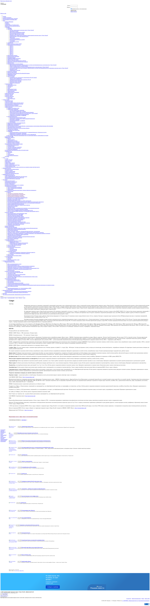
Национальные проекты (7, 290)
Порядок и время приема (10, 171)
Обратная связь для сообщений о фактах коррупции (18, 234)
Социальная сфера (8, 83)
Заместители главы (9, 101)
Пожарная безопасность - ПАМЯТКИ (17, 120)
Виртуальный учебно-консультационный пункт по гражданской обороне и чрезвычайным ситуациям (28, 135)
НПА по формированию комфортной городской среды (16, 176)
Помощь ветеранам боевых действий (10, 18)
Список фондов (11, 154)
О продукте (128, 598)
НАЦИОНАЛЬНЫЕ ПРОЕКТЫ (14, 58)
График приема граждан (10, 162)
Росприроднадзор (13, 250)
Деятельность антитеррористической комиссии (19, 114)
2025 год (11, 52)
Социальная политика (12, 84)
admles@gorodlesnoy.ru (4, 595)
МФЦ (6, 287)
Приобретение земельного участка (14, 240)
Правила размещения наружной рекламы (16, 203)
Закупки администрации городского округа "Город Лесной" (22, 30)
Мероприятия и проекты (12, 140)
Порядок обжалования (9, 226)
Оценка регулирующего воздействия (12, 271)
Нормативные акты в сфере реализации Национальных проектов (18, 291)
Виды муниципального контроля (14, 280)
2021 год (11, 48)
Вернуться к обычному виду (6, 0)
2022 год (11, 49)
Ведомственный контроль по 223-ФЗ (17, 39)
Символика (7, 23)
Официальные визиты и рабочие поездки (13, 106)
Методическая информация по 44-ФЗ (17, 32)
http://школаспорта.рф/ (30, 396)
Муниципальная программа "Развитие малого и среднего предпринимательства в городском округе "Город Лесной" (33, 64)
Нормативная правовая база (13, 144)
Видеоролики (12, 121)
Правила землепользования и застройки (15, 195)
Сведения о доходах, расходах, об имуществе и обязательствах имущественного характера (26, 232)
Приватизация (10, 189)
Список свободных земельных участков (18, 243)
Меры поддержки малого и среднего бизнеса (19, 65)
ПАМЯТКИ (10, 131)
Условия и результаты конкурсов (14, 148)
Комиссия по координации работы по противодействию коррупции (21, 236)
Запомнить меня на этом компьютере (79, 8)
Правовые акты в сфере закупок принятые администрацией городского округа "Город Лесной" (29, 35)
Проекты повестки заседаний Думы (12, 164)
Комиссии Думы (8, 160)
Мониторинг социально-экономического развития (18, 61)
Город (4, 20)
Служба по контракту (7, 17)
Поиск (143, 598)
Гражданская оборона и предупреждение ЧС (16, 122)
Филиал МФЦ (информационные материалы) (17, 289)
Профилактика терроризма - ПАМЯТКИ (18, 115)
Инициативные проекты (12, 55)
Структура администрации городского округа (14, 102)
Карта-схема (10, 97)
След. (18, 570)
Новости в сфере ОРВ (12, 277)
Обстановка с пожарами (15, 119)
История (7, 22)
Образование (10, 85)
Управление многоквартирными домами (16, 216)
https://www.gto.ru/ (28, 410)
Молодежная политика (12, 90)
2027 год (11, 54)
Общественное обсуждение (13, 59)
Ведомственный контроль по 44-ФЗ (17, 33)
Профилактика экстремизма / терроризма (18, 133)
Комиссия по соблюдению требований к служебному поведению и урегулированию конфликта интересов (29, 233)
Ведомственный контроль (10, 182)
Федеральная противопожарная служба (18, 117)
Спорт (9, 88)
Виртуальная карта (11, 98)
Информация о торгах (14, 241)
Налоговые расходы (11, 57)
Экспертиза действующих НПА (14, 275)
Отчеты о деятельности (9, 163)
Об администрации (9, 100)
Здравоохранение (11, 91)
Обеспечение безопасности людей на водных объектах (18, 128)
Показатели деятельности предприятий (15, 219)
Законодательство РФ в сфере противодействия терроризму (22, 112)
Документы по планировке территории (15, 193)
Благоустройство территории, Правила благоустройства (19, 205)
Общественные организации (13, 92)
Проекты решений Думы (10, 166)
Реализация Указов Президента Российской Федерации (19, 73)
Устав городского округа (10, 180)
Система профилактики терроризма (17, 110)
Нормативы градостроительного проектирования (17, 197)
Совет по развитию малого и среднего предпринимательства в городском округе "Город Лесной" (29, 67)
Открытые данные (9, 95)
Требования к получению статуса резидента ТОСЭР (20, 79)
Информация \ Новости (10, 137)
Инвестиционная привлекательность (12, 25)
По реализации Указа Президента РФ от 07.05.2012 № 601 (16, 150)
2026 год (11, 53)
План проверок (11, 281)
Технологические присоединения (14, 220)
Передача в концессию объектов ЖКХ (15, 215)
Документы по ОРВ (11, 273)
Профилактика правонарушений (14, 123)
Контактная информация (15, 82)
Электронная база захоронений (14, 225)
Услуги (9, 153)
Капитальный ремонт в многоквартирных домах (17, 213)
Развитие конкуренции (12, 72)
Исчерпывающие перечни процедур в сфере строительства (19, 200)
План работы (7, 161)
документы (23, 419)
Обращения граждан (7, 168)
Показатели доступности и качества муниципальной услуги (20, 269)
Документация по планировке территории (16, 196)
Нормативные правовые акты (11, 181)
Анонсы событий (11, 139)
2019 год (11, 45)
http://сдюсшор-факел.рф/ (28, 377)
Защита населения (8, 107)
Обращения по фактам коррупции (12, 173)
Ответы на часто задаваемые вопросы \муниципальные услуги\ (20, 210)
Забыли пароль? (74, 11)
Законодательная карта (136, 598)
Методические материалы (13, 230)
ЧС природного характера (13, 129)
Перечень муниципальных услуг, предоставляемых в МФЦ (19, 288)
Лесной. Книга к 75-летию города (12, 24)
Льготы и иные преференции (16, 78)
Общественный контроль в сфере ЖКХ (15, 214)
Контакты (7, 156)
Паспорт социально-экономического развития (17, 60)
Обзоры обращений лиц (10, 172)
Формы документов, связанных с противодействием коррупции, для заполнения (24, 231)
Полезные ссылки (13, 69)
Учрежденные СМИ (9, 136)
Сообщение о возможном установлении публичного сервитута (22, 252)
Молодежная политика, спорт (13, 259)
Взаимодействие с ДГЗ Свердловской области (19, 36)
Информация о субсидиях (15, 70)
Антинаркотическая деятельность (14, 127)
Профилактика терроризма (13, 109)
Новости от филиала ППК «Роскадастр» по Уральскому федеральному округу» (23, 211)
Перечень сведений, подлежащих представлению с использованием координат (23, 208)
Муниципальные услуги (10, 261)
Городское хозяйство (9, 212)
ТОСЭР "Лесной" (11, 76)
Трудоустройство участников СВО (10, 19)
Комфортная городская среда (8, 174)
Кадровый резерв (11, 146)
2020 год (11, 47)
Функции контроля (11, 246)
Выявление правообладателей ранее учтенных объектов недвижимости (22, 190)
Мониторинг (12, 37)
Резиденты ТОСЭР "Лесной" (16, 80)
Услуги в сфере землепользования (14, 245)
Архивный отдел (8, 151)
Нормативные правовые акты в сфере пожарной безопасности (22, 118)
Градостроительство (9, 191)
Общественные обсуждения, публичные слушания (18, 209)
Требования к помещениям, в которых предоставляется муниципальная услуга (23, 268)
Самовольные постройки (13, 206)
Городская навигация (9, 96)
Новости (9, 138)
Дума (4, 157)
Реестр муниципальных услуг (13, 265)
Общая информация (9, 21)
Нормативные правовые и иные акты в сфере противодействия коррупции (23, 228)
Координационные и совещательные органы (14, 103)
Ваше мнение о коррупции (13, 238)
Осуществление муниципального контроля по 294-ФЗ (18, 284)
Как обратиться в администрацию (12, 169)
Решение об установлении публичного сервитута (20, 253)
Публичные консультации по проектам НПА (16, 274)
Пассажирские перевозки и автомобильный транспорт (18, 217)
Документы (10, 152)
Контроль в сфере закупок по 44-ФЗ (17, 34)
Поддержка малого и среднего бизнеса (15, 63)
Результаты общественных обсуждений (15, 282)
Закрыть (2, 3)
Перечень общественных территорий (12, 178)
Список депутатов (8, 159)
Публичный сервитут (12, 251)
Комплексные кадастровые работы (14, 255)
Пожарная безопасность (12, 116)
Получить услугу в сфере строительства (15, 198)
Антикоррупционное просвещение (15, 235)
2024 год (11, 51)
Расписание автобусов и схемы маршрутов (16, 218)
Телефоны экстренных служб (13, 108)
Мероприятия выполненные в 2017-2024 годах (14, 177)
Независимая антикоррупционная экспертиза (17, 229)
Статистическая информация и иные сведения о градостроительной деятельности (24, 202)
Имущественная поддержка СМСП (15, 43)
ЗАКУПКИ (10, 29)
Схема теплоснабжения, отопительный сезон (17, 221)
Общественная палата (9, 93)
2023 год (11, 50)
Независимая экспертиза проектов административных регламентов (21, 266)
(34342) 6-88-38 (4, 593)
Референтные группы (12, 74)
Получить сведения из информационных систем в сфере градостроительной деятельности (26, 201)
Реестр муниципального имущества (15, 187)
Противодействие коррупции (11, 227)
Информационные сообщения (14, 141)
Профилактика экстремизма (13, 124)
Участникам (12, 40)
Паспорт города (11, 62)
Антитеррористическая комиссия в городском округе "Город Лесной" (24, 113)
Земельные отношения (9, 239)
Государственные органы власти (14, 247)
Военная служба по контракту (14, 142)
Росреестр (12, 248)
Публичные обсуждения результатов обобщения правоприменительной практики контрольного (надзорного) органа (31, 285)
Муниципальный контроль (10, 278)
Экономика (7, 27)
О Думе (6, 158)
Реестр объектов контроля (13, 286)
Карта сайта (147, 598)
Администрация (6, 99)
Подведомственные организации (11, 104)
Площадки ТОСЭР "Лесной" (15, 81)
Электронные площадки (15, 38)
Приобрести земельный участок (14, 199)
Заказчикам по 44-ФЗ (14, 31)
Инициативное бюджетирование (14, 44)
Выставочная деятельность (13, 155)
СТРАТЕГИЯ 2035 (11, 75)
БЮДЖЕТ (10, 28)
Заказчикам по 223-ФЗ (14, 41)
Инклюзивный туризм (12, 89)
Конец (21, 570)
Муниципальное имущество (10, 186)
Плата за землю (11, 254)
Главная (4, 16)
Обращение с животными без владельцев (16, 223)
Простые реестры (11, 270)
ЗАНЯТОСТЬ (10, 42)
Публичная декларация (12, 71)
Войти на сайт (3, 13)
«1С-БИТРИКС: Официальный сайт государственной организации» (136, 600)
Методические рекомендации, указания (18, 111)
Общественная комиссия (10, 175)
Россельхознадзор (13, 249)
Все (23, 570)
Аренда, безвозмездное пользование (15, 188)
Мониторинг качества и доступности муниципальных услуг (20, 267)
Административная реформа (8, 260)
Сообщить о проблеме (52, 587)
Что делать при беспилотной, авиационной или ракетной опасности (16, 294)
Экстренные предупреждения (13, 130)
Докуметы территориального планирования (16, 194)
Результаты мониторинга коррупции (15, 237)
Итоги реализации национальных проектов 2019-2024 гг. (16, 292)
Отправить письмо (9, 170)
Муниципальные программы (13, 56)
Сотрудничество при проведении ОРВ (15, 272)
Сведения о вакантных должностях (15, 147)
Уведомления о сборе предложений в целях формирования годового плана (22, 276)
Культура (9, 87)
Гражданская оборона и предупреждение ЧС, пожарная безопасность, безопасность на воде (28, 132)
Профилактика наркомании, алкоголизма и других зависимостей (23, 134)
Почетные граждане (9, 94)
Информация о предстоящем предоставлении (19, 242)
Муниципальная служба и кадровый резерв (14, 143)
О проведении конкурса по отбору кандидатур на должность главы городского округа (22, 167)
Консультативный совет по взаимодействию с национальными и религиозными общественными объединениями (30, 126)
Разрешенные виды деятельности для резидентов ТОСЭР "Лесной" (23, 77)
